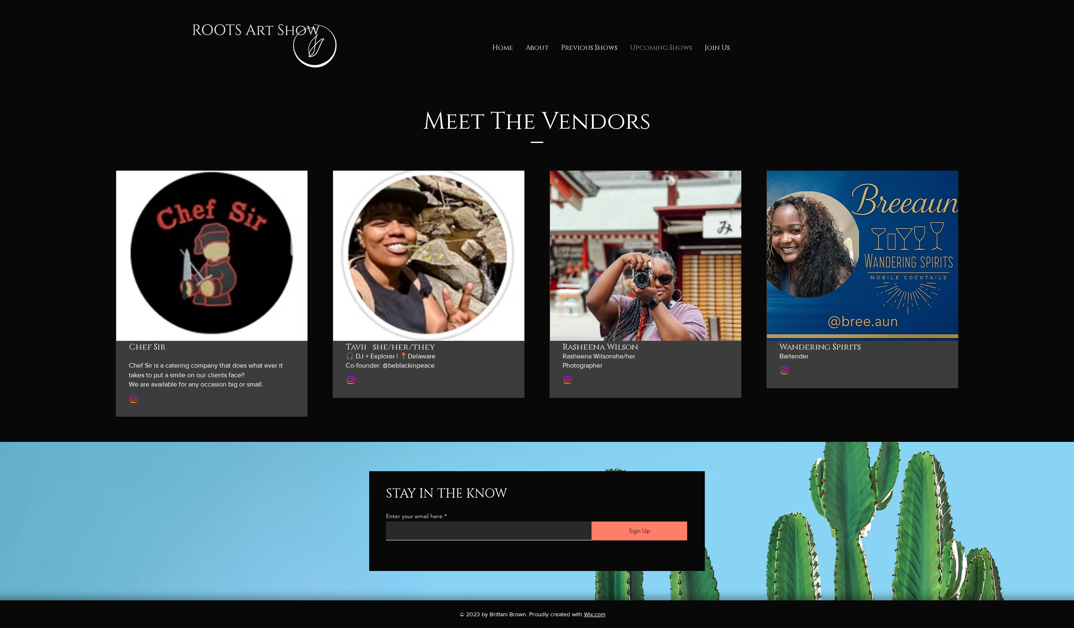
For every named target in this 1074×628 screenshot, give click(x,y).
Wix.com (594, 614)
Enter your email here (414, 516)
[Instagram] (134, 399)
